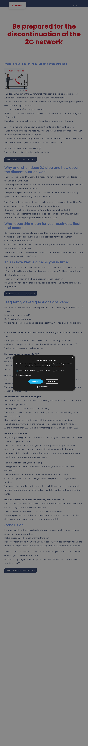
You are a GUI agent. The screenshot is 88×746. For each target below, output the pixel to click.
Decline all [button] (52, 381)
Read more (59, 366)
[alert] (44, 373)
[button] (43, 387)
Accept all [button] (36, 381)
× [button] (72, 358)
